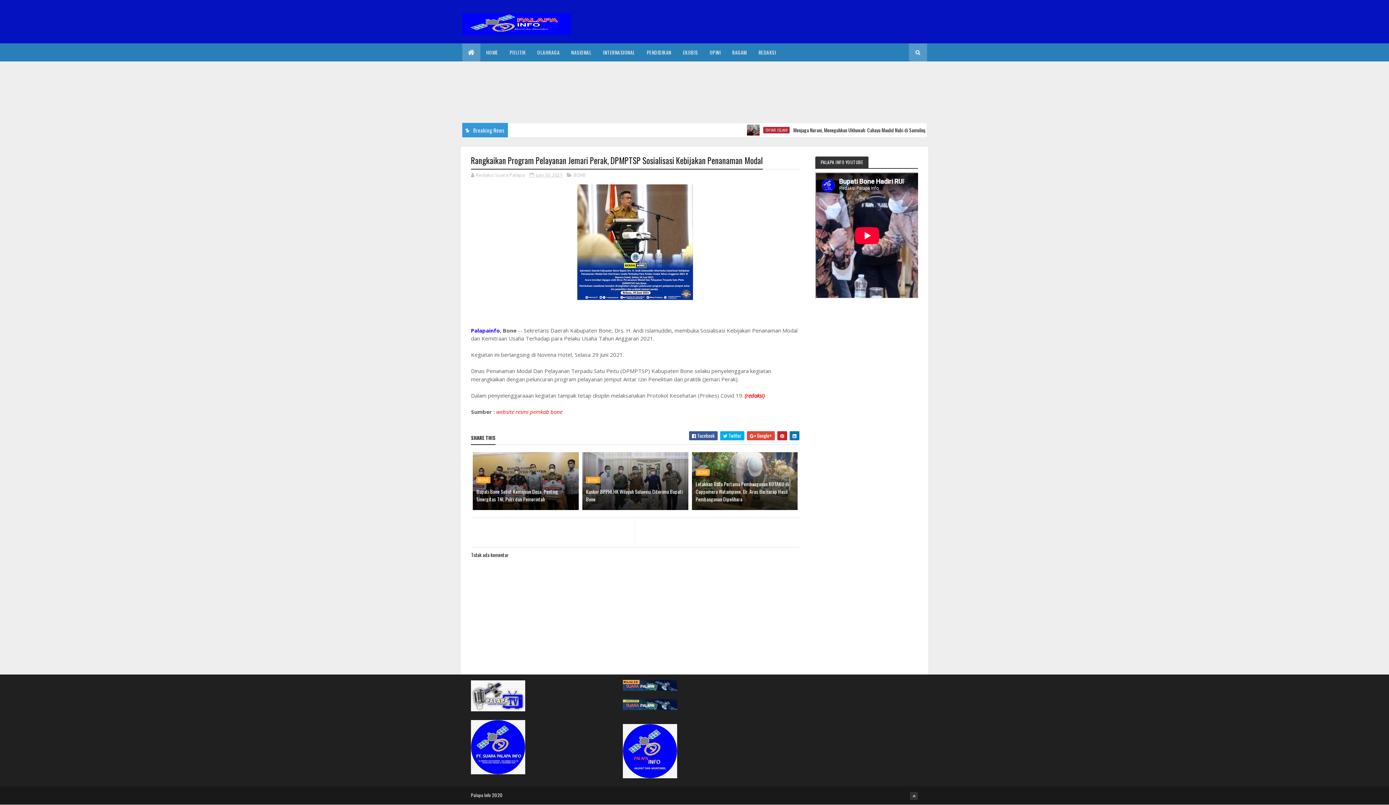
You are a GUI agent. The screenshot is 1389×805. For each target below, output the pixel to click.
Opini (715, 52)
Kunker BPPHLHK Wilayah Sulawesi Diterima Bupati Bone (634, 495)
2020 (497, 795)
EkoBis (690, 52)
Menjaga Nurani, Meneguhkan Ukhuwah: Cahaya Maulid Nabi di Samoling (829, 130)
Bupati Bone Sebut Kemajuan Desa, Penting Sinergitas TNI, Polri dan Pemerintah (517, 495)
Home (492, 52)
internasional (619, 52)
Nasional (581, 52)
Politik (518, 52)
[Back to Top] (914, 796)
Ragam (739, 52)
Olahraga (548, 52)
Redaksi (767, 52)
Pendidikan (659, 52)
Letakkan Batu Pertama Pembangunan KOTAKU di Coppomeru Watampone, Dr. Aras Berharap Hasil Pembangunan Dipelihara (742, 491)
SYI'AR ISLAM (746, 130)
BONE (580, 175)
